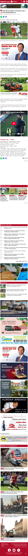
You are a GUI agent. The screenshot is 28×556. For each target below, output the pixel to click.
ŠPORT (1, 14)
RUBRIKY (15, 1)
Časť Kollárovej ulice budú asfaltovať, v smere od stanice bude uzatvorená (14, 539)
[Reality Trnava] (14, 422)
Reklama (19, 544)
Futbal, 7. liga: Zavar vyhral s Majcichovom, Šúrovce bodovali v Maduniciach (14, 238)
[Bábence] (14, 405)
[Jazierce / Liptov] (14, 271)
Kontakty (25, 544)
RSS (22, 544)
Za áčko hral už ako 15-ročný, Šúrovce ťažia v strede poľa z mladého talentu (13, 197)
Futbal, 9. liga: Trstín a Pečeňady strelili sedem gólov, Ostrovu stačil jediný (15, 245)
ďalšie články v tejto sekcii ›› (22, 261)
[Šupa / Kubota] (14, 86)
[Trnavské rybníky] (14, 6)
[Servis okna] (14, 340)
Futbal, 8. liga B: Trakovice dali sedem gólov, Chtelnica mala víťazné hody (22, 197)
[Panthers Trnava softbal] (14, 439)
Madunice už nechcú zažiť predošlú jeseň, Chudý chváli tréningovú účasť (4, 198)
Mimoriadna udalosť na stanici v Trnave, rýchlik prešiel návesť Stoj (12, 469)
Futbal (4, 14)
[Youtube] (27, 1)
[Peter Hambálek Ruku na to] (14, 51)
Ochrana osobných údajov (22, 543)
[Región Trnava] (14, 388)
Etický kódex (15, 544)
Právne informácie (14, 543)
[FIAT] (14, 326)
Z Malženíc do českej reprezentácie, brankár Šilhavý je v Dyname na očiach (14, 258)
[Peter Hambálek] (14, 353)
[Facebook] (24, 1)
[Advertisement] (12, 172)
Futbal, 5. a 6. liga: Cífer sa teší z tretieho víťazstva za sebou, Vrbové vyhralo (15, 248)
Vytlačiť (26, 158)
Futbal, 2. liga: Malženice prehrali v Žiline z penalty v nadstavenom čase (15, 251)
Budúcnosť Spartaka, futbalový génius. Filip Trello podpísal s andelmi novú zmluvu (16, 290)
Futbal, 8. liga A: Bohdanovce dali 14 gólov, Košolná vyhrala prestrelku (14, 255)
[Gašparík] (14, 371)
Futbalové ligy (8, 14)
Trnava (2, 468)
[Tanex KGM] (14, 308)
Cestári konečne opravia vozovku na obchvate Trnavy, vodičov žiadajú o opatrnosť (14, 516)
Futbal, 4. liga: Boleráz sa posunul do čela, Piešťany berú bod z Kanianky (14, 241)
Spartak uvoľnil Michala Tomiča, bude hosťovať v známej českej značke (12, 492)
